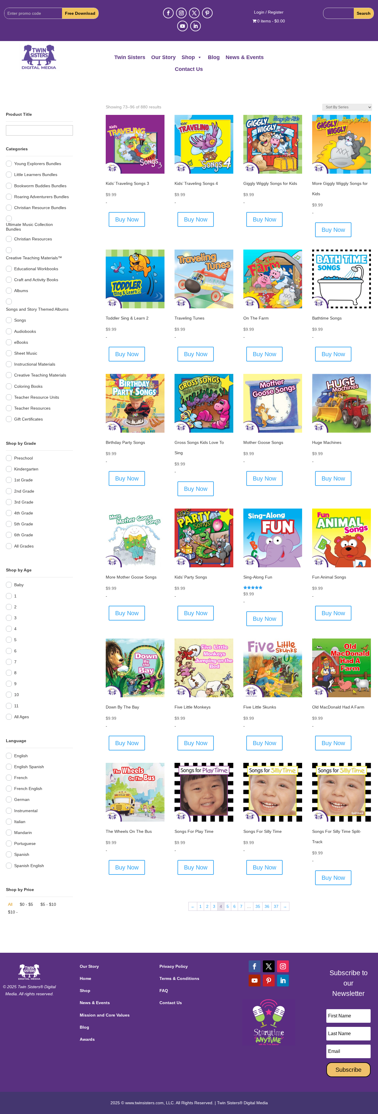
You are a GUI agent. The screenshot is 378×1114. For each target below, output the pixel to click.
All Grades (24, 546)
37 (276, 906)
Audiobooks (25, 331)
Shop (188, 57)
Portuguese (25, 843)
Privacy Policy (173, 966)
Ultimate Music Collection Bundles (29, 227)
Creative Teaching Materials (40, 375)
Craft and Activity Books (36, 279)
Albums (21, 290)
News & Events (245, 57)
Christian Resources (33, 239)
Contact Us (189, 69)
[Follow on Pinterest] (207, 13)
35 (257, 906)
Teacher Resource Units (36, 397)
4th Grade (23, 513)
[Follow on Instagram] (181, 13)
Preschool (23, 458)
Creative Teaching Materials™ (34, 257)
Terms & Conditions (179, 978)
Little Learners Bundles (35, 174)
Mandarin (23, 832)
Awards (87, 1039)
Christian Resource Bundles (40, 207)
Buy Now (127, 219)
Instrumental (26, 810)
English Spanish (29, 766)
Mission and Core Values (105, 1015)
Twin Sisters (129, 57)
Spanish (21, 854)
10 (16, 694)
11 (16, 705)
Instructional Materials (34, 364)
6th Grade (23, 534)
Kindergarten (26, 469)
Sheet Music (25, 353)
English (21, 755)
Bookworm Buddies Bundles (40, 185)
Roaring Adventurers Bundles (41, 196)
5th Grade (23, 524)
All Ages (21, 716)
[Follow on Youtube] (182, 26)
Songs (20, 320)
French (20, 777)
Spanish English (29, 865)
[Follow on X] (194, 13)
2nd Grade (24, 491)
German (22, 799)
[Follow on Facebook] (168, 13)
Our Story (163, 57)
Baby (19, 584)
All (10, 904)
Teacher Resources (32, 408)
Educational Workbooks (36, 268)
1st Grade (23, 480)
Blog (214, 57)
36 (267, 906)
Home (85, 978)
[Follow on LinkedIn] (195, 26)
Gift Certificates (28, 419)
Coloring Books (28, 386)
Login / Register (269, 12)
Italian (19, 821)
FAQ (163, 990)
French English (28, 788)
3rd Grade (23, 502)
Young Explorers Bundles (37, 163)
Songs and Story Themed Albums (37, 309)
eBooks (21, 342)
